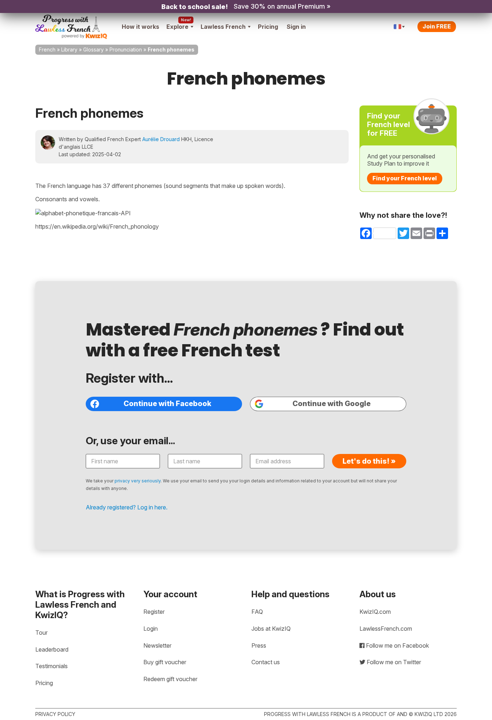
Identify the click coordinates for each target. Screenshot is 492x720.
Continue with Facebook (167, 403)
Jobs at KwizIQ (271, 628)
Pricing (268, 26)
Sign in (296, 26)
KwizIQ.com (375, 611)
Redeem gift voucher (170, 679)
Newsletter (157, 645)
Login (150, 628)
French (47, 49)
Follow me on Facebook (396, 645)
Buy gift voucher (164, 662)
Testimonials (51, 666)
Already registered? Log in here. (126, 507)
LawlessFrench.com (385, 628)
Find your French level (404, 178)
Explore (177, 26)
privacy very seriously (138, 480)
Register (154, 611)
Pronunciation (125, 49)
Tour (41, 632)
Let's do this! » (369, 461)
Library (69, 49)
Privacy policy (55, 714)
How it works (140, 26)
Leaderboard (51, 649)
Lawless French (223, 26)
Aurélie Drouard (161, 139)
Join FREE (436, 26)
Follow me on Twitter (393, 662)
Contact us (265, 662)
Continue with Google (331, 403)
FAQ (257, 611)
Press (258, 645)
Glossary (93, 49)
